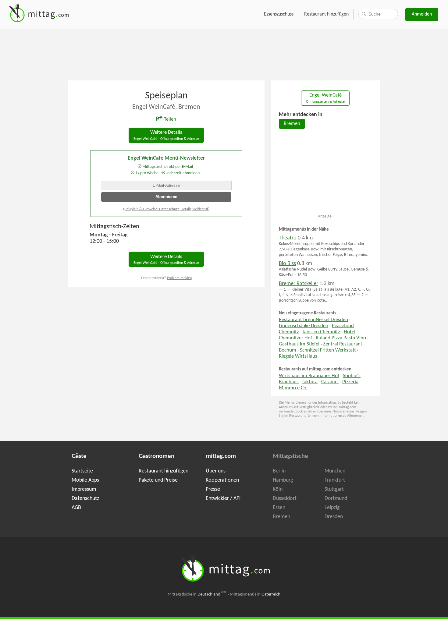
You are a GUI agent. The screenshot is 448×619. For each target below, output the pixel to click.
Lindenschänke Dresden (303, 326)
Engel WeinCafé (325, 98)
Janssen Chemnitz (321, 332)
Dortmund (336, 498)
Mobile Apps (85, 480)
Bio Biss (287, 263)
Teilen (170, 119)
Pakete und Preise (158, 480)
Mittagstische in (197, 594)
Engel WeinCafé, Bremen (166, 107)
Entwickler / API (223, 498)
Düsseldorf (285, 498)
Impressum (84, 489)
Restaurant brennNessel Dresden (313, 319)
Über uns (216, 471)
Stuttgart (334, 489)
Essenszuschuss (278, 14)
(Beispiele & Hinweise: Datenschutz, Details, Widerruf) (166, 209)
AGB (76, 507)
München (335, 471)
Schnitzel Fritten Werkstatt (328, 350)
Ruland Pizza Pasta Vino (341, 338)
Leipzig (332, 507)
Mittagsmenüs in (255, 594)
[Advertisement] (224, 54)
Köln (278, 489)
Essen (279, 507)
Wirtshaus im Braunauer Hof (309, 375)
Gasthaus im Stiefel (299, 344)
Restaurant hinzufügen (326, 14)
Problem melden (179, 278)
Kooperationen (222, 480)
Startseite (82, 471)
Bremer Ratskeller (298, 283)
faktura (310, 382)
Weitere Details (166, 135)
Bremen (292, 123)
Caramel (330, 382)
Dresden (334, 516)
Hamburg (283, 480)
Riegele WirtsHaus (298, 356)
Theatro (288, 238)
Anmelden (422, 14)
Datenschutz (85, 498)
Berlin (279, 471)
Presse (213, 489)
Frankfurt (335, 480)
